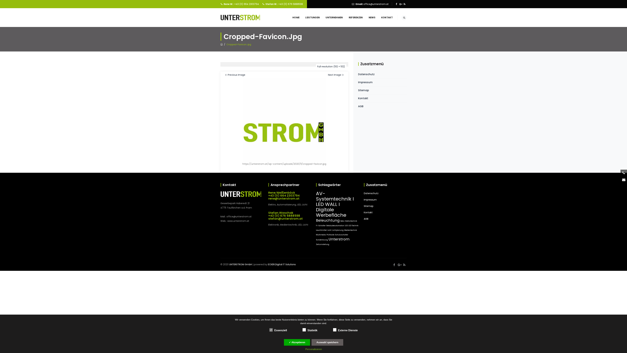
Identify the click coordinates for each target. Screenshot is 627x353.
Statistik (312, 330)
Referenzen (356, 17)
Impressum (365, 82)
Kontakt (387, 17)
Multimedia (321, 235)
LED (346, 225)
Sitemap (363, 90)
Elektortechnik (351, 221)
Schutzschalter (341, 235)
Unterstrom (339, 239)
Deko (342, 221)
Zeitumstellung (322, 244)
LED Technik (353, 225)
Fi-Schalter (321, 225)
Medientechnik (350, 230)
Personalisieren (313, 349)
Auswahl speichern (327, 342)
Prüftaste (330, 235)
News (372, 17)
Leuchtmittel (321, 230)
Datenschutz (366, 74)
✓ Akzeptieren (297, 342)
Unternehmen (334, 17)
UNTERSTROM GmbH (240, 264)
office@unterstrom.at (376, 4)
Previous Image (236, 74)
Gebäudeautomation (335, 225)
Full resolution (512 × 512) (331, 66)
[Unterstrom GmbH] (240, 17)
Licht (329, 230)
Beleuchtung (328, 220)
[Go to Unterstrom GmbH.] (221, 44)
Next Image (334, 74)
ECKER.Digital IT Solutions (282, 264)
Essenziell (280, 330)
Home (295, 17)
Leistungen (312, 17)
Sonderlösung (322, 240)
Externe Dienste (348, 330)
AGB (360, 106)
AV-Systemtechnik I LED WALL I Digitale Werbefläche (335, 204)
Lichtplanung (338, 230)
